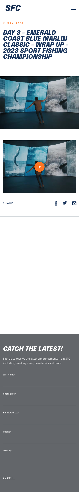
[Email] (74, 203)
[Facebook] (56, 203)
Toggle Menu (73, 8)
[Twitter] (65, 203)
